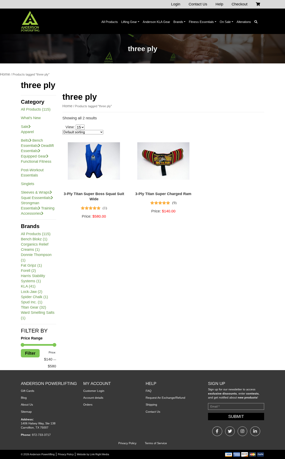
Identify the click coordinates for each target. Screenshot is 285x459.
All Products (109, 22)
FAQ (148, 390)
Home (5, 74)
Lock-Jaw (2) (31, 292)
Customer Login (93, 390)
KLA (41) (28, 286)
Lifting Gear (129, 22)
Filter (30, 353)
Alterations (244, 22)
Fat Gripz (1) (31, 265)
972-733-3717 (41, 434)
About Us (27, 404)
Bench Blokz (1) (34, 239)
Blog (24, 397)
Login (175, 4)
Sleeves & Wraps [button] (35, 192)
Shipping (151, 404)
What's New (31, 118)
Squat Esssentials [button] (36, 198)
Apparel (27, 132)
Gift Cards (27, 390)
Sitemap (26, 411)
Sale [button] (24, 127)
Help (219, 4)
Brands (178, 22)
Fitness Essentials (201, 22)
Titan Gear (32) (33, 307)
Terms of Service (156, 443)
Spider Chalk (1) (34, 297)
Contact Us (198, 4)
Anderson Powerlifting (42, 454)
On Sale (225, 22)
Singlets (27, 184)
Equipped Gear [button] (33, 156)
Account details (93, 397)
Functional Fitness (36, 161)
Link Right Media (99, 454)
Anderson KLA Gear (156, 22)
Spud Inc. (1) (31, 302)
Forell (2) (28, 271)
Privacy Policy (127, 443)
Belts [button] (25, 140)
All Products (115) (35, 109)
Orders (87, 404)
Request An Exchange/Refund (165, 397)
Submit (236, 416)
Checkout (239, 4)
